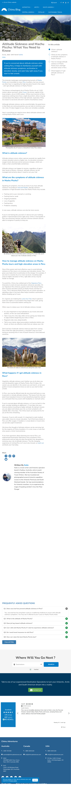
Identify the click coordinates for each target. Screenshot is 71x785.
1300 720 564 (7, 751)
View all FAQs (9, 642)
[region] (43, 713)
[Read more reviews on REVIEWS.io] (8, 720)
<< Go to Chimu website (9, 2)
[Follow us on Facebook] (60, 2)
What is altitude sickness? (56, 50)
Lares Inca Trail (27, 299)
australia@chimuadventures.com (12, 754)
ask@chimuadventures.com (33, 754)
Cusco (25, 92)
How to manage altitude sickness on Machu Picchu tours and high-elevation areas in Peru (59, 65)
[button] (18, 713)
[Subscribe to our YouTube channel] (65, 2)
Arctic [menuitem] (36, 8)
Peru (4, 57)
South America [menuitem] (48, 8)
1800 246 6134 (29, 751)
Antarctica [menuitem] (25, 8)
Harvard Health (23, 188)
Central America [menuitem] (27, 13)
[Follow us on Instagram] (68, 2)
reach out (41, 443)
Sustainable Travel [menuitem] (55, 12)
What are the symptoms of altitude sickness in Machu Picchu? (59, 57)
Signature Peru (36, 283)
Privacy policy (13, 781)
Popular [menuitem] (40, 13)
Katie (26, 465)
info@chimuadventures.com (55, 754)
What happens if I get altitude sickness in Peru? (58, 73)
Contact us (36, 690)
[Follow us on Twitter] (63, 2)
